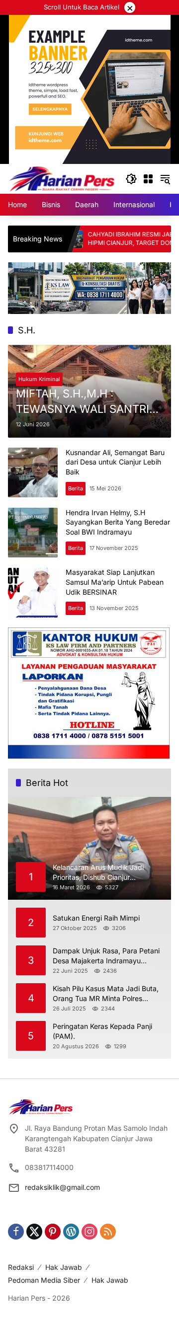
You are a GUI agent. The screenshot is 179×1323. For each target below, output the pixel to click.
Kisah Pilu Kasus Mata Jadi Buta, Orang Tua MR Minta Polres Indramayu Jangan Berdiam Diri (106, 993)
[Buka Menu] (148, 179)
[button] (131, 179)
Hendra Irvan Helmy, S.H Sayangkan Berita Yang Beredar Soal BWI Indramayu (118, 522)
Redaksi (21, 1267)
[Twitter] (34, 1232)
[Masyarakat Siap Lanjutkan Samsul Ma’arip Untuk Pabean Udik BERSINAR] (33, 593)
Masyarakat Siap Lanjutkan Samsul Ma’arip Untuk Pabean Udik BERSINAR (115, 582)
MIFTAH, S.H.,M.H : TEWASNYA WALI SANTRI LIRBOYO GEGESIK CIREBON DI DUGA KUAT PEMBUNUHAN (89, 402)
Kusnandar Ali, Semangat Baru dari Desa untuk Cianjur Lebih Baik (115, 462)
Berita (75, 488)
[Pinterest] (53, 1232)
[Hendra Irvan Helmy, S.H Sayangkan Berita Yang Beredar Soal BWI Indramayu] (33, 532)
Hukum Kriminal (39, 379)
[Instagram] (89, 1232)
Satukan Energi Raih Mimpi (96, 918)
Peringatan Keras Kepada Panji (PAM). (102, 1031)
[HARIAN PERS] (61, 178)
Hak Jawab (63, 1267)
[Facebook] (16, 1232)
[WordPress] (71, 1232)
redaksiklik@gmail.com (62, 1187)
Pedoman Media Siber (44, 1280)
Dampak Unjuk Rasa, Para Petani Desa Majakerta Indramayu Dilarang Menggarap (106, 955)
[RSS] (108, 1232)
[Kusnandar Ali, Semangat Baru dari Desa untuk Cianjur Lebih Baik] (33, 472)
